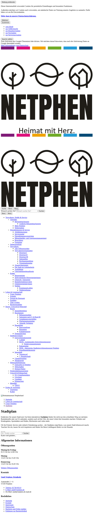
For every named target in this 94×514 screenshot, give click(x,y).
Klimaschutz (19, 381)
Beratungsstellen (16, 305)
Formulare (18, 242)
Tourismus (14, 390)
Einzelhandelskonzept (27, 350)
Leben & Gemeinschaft (14, 292)
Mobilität (13, 383)
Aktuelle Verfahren (26, 323)
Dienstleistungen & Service (20, 230)
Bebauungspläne (25, 315)
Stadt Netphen (11, 477)
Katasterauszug (24, 331)
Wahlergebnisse (25, 290)
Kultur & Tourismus (13, 387)
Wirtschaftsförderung (17, 363)
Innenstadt (18, 352)
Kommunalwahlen (26, 288)
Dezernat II (23, 255)
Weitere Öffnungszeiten (9, 468)
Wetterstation (19, 228)
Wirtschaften (19, 367)
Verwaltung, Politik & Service (16, 217)
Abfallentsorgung (21, 232)
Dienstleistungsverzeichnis (24, 236)
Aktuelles (13, 220)
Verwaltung (14, 246)
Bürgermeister (20, 276)
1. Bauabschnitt (24, 356)
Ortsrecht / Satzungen (22, 280)
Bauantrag (23, 329)
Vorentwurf (23, 354)
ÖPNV (17, 385)
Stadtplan (9, 406)
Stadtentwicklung (16, 336)
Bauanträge (19, 325)
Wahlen (17, 286)
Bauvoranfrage (24, 327)
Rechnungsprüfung (26, 261)
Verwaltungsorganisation (24, 251)
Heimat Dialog (20, 369)
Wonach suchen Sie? (8, 211)
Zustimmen (5, 22)
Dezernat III (23, 257)
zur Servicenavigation (13, 35)
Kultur (12, 392)
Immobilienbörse (21, 311)
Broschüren (19, 240)
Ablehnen (5, 20)
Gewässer (18, 377)
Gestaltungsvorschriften (27, 319)
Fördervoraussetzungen (32, 344)
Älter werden (15, 302)
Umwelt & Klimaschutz (18, 373)
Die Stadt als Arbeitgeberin (24, 267)
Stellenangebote (16, 244)
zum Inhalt (9, 27)
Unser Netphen (15, 294)
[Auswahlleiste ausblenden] (2, 431)
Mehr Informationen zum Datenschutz (14, 45)
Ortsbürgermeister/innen (23, 284)
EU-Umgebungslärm (22, 375)
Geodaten (18, 379)
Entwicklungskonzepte (23, 338)
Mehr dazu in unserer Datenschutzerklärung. (18, 16)
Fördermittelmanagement (19, 371)
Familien (13, 300)
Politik (12, 273)
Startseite (9, 399)
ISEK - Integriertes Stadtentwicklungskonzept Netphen (39, 348)
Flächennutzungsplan (27, 321)
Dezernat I (23, 253)
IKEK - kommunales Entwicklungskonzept (35, 342)
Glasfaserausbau (20, 358)
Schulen (13, 296)
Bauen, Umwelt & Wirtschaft (16, 307)
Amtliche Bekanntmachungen (30, 224)
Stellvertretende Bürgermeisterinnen (28, 278)
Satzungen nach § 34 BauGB (29, 317)
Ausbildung (19, 269)
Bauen (12, 309)
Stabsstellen (23, 259)
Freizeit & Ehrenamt (17, 298)
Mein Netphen (20, 226)
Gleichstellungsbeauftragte (24, 271)
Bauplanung (19, 313)
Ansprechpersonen (21, 265)
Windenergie (19, 361)
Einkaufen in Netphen (23, 365)
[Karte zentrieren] (4, 431)
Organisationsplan (25, 263)
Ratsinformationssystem (23, 282)
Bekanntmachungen (22, 222)
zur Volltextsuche (12, 29)
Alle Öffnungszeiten (22, 249)
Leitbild (22, 340)
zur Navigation (11, 33)
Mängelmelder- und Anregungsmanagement (30, 238)
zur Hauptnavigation (13, 31)
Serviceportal (19, 234)
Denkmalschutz (20, 334)
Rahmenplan (23, 346)
